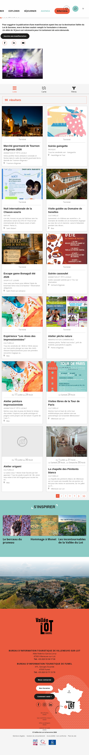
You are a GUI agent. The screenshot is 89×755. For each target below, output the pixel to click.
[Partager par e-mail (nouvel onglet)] (23, 43)
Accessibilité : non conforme (56, 736)
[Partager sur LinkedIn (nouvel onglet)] (14, 43)
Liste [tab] (15, 91)
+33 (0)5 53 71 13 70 (46, 672)
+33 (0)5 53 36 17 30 (46, 659)
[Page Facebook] (38, 704)
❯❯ (83, 496)
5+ (70, 496)
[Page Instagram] (44, 704)
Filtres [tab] (74, 91)
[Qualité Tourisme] (43, 742)
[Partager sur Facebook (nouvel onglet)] (4, 43)
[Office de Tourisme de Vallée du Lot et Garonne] (44, 626)
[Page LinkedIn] (50, 704)
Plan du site (72, 736)
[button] (75, 9)
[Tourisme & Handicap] (52, 742)
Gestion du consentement (36, 736)
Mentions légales (19, 736)
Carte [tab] (44, 91)
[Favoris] (67, 9)
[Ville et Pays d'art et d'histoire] (35, 742)
